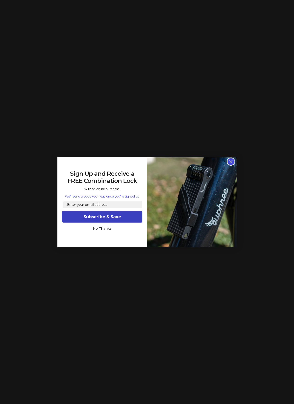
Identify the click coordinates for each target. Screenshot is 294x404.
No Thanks (102, 228)
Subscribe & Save (102, 216)
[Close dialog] (231, 161)
